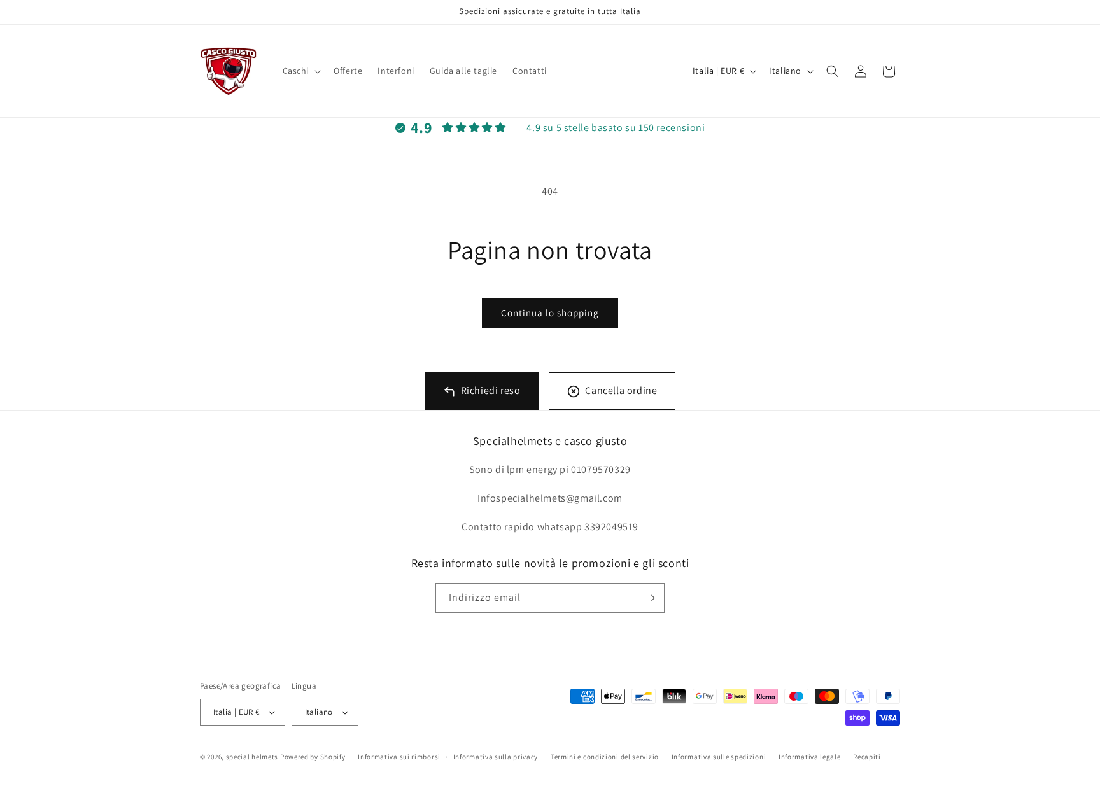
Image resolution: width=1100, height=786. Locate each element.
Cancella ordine (621, 390)
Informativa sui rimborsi (399, 756)
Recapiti (867, 756)
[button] (301, 70)
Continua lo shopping (550, 313)
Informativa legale (810, 756)
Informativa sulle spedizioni (719, 756)
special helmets (252, 756)
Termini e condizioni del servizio (605, 756)
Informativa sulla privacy (496, 756)
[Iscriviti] (650, 598)
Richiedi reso (491, 390)
